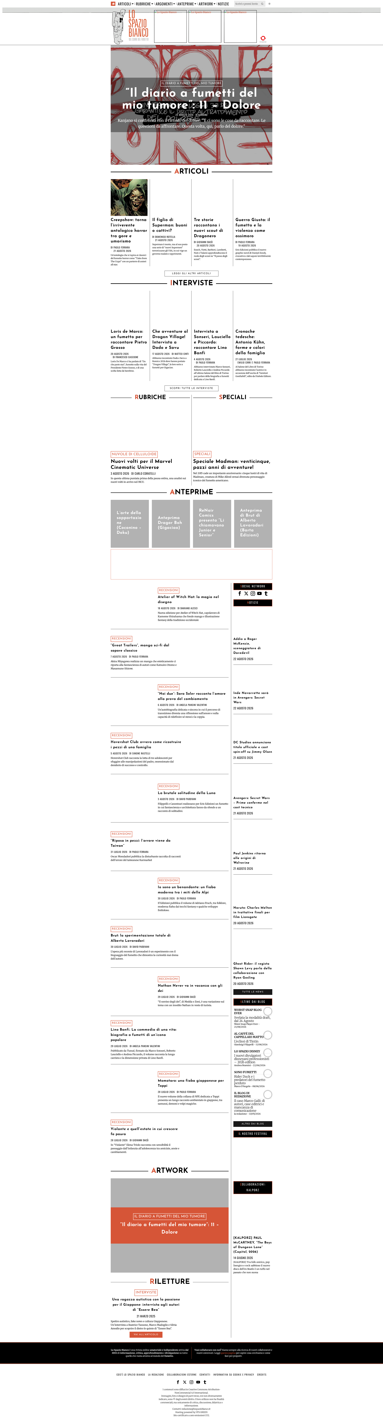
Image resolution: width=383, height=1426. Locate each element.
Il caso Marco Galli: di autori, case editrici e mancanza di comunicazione (249, 1106)
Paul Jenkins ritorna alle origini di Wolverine (249, 858)
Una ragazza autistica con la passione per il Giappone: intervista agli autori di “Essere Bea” (146, 1305)
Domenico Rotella (165, 237)
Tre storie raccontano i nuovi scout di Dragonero (208, 228)
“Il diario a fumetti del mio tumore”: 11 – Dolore (191, 100)
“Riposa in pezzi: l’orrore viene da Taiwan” (141, 843)
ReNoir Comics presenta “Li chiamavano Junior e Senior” (211, 522)
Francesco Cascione (127, 357)
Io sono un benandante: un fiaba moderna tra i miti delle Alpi (187, 890)
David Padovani (187, 799)
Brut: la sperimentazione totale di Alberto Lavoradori (141, 938)
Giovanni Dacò (205, 242)
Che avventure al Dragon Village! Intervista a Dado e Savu (170, 340)
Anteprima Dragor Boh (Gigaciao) (170, 523)
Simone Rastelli (141, 753)
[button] (262, 4)
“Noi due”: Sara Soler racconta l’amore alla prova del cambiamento (192, 696)
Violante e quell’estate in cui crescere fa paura (144, 1131)
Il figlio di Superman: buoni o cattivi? (169, 225)
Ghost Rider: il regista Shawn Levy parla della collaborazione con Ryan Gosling (252, 970)
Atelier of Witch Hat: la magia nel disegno (188, 599)
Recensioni (168, 590)
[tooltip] (239, 593)
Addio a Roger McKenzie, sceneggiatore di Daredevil (247, 646)
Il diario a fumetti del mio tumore (191, 83)
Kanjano (203, 115)
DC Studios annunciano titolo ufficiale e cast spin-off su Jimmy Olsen (252, 747)
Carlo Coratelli (145, 473)
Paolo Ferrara (122, 247)
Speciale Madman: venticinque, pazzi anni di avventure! (231, 464)
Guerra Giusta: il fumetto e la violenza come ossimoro (252, 228)
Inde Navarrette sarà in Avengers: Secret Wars (251, 698)
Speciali (202, 454)
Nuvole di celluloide (134, 454)
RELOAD (263, 38)
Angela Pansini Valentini (193, 705)
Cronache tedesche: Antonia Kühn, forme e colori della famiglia (250, 342)
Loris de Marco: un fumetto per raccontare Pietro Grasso (129, 340)
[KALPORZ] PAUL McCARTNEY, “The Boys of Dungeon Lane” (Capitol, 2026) (252, 1245)
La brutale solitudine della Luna (187, 793)
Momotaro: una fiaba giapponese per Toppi (191, 1083)
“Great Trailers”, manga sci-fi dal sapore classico (140, 648)
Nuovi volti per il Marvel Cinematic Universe (141, 464)
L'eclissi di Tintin (246, 1041)
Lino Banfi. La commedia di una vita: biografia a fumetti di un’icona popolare (144, 1035)
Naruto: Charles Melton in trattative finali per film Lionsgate (252, 912)
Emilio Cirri (244, 362)
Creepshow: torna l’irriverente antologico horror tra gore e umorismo (129, 231)
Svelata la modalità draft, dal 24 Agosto (252, 1019)
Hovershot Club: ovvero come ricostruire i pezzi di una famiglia (146, 744)
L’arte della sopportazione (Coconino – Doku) (129, 523)
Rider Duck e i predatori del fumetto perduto (249, 1080)
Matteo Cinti (182, 354)
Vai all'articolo (146, 1335)
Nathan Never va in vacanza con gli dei (190, 988)
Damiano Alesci (189, 608)
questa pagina (228, 1353)
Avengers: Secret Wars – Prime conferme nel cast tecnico (251, 803)
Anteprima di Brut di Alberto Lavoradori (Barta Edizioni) (251, 522)
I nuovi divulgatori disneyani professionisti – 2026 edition (251, 1059)
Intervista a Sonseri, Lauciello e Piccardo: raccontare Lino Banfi (212, 342)
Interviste (146, 1292)
